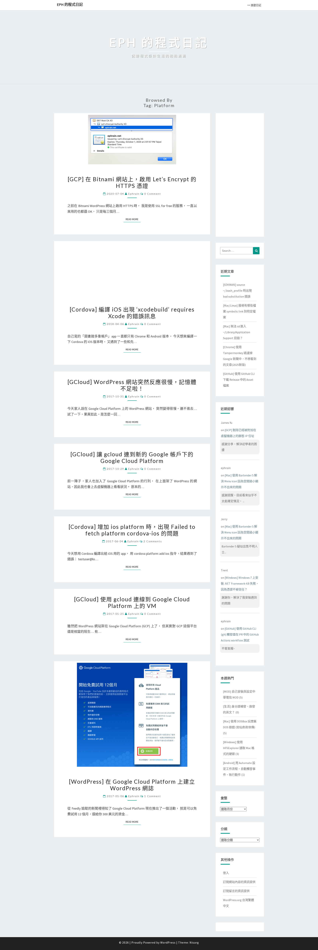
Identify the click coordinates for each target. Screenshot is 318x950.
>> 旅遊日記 (254, 5)
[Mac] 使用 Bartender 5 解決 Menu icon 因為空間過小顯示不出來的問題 (239, 481)
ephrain (133, 193)
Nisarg (194, 942)
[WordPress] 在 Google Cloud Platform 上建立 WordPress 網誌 (132, 784)
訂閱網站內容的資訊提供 (239, 882)
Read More (133, 219)
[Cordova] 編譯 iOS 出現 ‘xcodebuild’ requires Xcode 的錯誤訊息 (132, 312)
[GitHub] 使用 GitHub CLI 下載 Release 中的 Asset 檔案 (239, 379)
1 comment (152, 796)
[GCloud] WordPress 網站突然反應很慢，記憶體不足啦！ (132, 385)
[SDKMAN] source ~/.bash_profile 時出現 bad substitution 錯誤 (237, 290)
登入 (226, 873)
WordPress (168, 942)
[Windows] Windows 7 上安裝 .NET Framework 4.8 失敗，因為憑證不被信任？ (240, 583)
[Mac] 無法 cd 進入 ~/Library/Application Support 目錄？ (236, 332)
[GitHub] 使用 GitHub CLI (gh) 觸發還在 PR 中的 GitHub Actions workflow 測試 (240, 634)
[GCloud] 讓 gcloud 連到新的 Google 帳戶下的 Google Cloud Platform (132, 457)
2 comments (153, 541)
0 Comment (152, 193)
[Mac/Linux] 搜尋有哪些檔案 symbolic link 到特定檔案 (239, 311)
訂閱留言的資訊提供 (236, 891)
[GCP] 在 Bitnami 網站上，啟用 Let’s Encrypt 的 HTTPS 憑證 (132, 182)
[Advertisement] (240, 174)
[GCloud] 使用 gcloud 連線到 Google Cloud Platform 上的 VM (132, 602)
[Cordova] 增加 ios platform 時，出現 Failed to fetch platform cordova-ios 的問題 (132, 530)
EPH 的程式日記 (70, 4)
